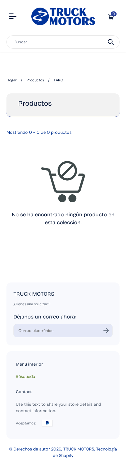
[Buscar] (111, 42)
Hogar (11, 80)
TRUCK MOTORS (78, 449)
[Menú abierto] (13, 17)
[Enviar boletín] (106, 330)
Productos (35, 80)
